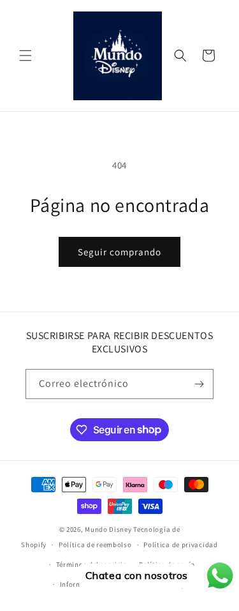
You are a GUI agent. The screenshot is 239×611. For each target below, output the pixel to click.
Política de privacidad (180, 544)
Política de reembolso (95, 544)
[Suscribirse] (199, 384)
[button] (25, 55)
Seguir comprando (119, 252)
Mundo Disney (108, 529)
